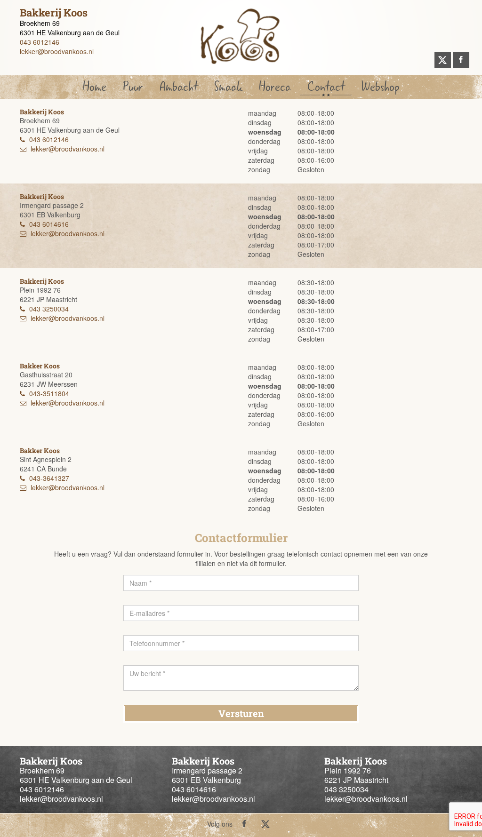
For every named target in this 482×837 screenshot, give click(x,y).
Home (94, 87)
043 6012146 (39, 42)
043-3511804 (49, 393)
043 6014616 (49, 224)
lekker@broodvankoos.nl (57, 51)
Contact (326, 87)
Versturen (241, 713)
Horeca (275, 87)
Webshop (380, 87)
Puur (133, 87)
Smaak (228, 87)
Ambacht (179, 87)
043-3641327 (49, 478)
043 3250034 (49, 308)
